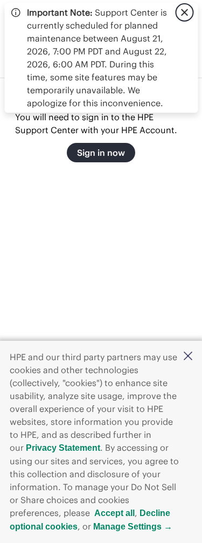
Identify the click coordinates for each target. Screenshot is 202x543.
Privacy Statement (63, 447)
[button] (188, 357)
